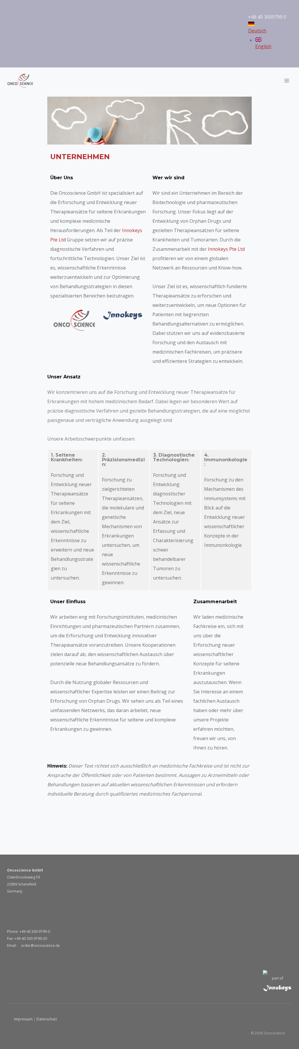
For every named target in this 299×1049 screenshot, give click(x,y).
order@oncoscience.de (40, 945)
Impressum (23, 1019)
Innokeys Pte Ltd (226, 249)
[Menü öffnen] (286, 80)
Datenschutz (46, 1019)
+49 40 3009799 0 (267, 17)
